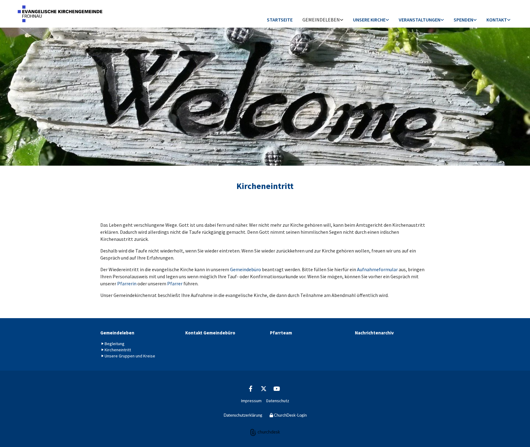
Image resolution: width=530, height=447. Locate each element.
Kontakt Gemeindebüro (210, 333)
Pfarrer (175, 283)
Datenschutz (277, 400)
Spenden (463, 20)
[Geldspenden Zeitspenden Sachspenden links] (475, 20)
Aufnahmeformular (378, 269)
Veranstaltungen (419, 20)
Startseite (280, 20)
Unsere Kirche (369, 20)
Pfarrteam (281, 333)
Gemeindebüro (245, 269)
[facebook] (250, 388)
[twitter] (263, 388)
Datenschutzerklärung (243, 416)
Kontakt (496, 20)
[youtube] (276, 388)
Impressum (251, 400)
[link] (323, 20)
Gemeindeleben (321, 20)
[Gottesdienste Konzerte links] (442, 20)
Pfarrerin (127, 283)
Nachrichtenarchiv (374, 333)
